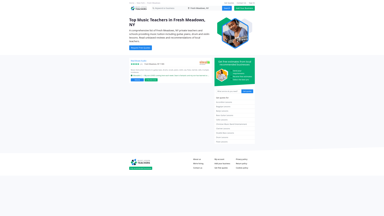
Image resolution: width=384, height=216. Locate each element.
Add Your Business (244, 8)
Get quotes (247, 91)
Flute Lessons (222, 141)
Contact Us (241, 3)
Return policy (241, 163)
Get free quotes (221, 168)
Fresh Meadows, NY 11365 (154, 64)
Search (227, 8)
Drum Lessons (222, 137)
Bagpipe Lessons (223, 106)
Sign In (252, 3)
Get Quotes (229, 3)
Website (137, 80)
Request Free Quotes (140, 47)
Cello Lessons (222, 119)
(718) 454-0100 (151, 80)
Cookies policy (242, 168)
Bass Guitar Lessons (224, 115)
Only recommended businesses (140, 168)
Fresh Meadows (153, 3)
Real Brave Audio (138, 60)
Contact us (197, 168)
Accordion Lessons (224, 102)
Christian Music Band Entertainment (231, 124)
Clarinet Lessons (223, 128)
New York (141, 3)
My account (219, 159)
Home (131, 3)
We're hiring (198, 163)
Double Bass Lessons (225, 133)
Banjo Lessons (222, 111)
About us (197, 159)
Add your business (222, 163)
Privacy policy (241, 159)
